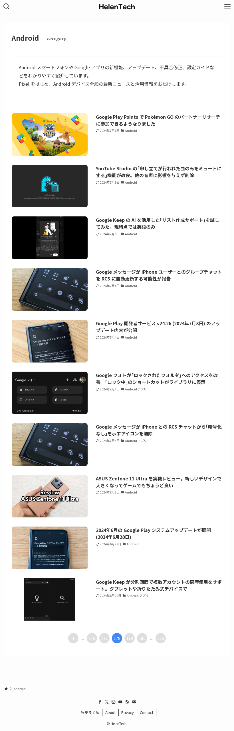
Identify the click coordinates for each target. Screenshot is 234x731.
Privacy (127, 712)
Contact (146, 712)
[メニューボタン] (227, 6)
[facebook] (99, 702)
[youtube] (120, 702)
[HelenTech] (117, 6)
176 (91, 638)
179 (129, 638)
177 (104, 638)
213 (160, 638)
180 (142, 638)
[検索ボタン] (6, 6)
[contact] (134, 702)
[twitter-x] (106, 702)
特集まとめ (90, 712)
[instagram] (113, 702)
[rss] (127, 702)
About (110, 712)
